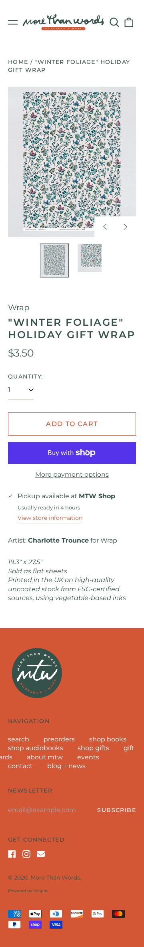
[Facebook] (12, 854)
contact (20, 766)
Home (18, 61)
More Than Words (55, 877)
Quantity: (25, 376)
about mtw (45, 757)
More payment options (72, 474)
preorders (59, 739)
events (88, 757)
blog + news (66, 766)
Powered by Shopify (28, 891)
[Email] (41, 854)
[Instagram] (26, 854)
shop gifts (93, 748)
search (18, 739)
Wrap (19, 307)
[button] (114, 22)
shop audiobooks (35, 748)
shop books (107, 739)
